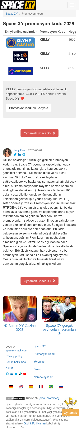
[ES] (31, 387)
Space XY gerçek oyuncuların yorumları (59, 327)
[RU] (61, 387)
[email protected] (49, 398)
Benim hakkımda (16, 362)
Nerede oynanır (43, 377)
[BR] (51, 387)
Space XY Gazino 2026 (21, 327)
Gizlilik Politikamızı (35, 423)
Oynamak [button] (70, 412)
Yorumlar (39, 361)
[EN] (21, 387)
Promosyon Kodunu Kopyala (28, 108)
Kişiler (9, 368)
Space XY (40, 346)
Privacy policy (14, 356)
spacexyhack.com (16, 350)
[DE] (11, 387)
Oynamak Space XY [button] (38, 133)
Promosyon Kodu (44, 354)
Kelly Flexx (20, 150)
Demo (37, 369)
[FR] (41, 387)
